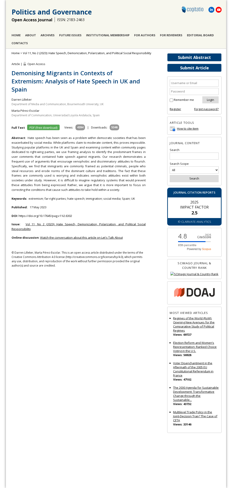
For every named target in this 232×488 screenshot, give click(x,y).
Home (16, 35)
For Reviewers (171, 35)
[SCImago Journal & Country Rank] (194, 274)
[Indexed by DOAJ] (194, 293)
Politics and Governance (52, 12)
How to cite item (187, 128)
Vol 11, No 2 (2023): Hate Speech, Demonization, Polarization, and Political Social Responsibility (87, 53)
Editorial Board (200, 35)
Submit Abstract (194, 57)
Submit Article (194, 67)
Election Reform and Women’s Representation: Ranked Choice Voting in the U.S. (195, 347)
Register (175, 109)
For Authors (144, 35)
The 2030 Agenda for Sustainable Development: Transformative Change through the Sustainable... (196, 394)
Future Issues (70, 35)
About (30, 35)
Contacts (20, 43)
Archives (48, 35)
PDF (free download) (43, 128)
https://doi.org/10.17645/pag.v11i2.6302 (45, 216)
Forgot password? (206, 109)
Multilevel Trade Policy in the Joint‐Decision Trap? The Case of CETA (195, 416)
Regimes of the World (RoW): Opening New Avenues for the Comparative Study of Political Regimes (194, 324)
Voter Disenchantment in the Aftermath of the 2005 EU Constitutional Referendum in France (193, 369)
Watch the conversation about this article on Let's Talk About (81, 238)
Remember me (184, 100)
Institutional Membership (108, 35)
